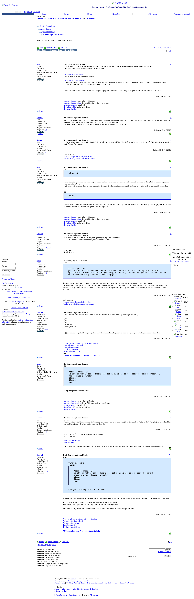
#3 (170, 140)
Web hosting (152, 14)
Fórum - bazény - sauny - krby (65, 589)
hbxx (178, 318)
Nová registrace (7, 283)
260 (46, 432)
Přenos (40, 111)
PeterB (178, 327)
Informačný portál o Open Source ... (67, 595)
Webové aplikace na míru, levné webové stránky (81, 343)
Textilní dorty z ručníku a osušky (92, 583)
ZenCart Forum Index (47, 26)
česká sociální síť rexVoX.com (13, 312)
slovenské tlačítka (70, 109)
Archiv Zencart (45, 29)
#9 (170, 418)
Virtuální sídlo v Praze (71, 347)
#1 (170, 64)
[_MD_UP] (170, 111)
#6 (170, 261)
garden (178, 312)
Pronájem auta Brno (71, 349)
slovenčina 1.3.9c (70, 107)
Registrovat (28, 12)
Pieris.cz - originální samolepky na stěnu (78, 157)
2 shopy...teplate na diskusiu (53, 35)
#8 (170, 364)
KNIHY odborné (111, 583)
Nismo (178, 316)
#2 (170, 118)
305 (46, 130)
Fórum (89, 14)
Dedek (178, 332)
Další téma (64, 47)
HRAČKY (123, 583)
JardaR (178, 307)
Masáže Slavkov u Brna (19, 308)
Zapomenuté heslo (8, 279)
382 (46, 152)
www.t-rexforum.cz (70, 442)
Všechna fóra (90, 18)
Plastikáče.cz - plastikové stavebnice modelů (79, 159)
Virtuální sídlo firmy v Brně (73, 345)
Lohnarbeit (94, 589)
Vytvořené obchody (48, 32)
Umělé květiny (89, 581)
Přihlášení (36, 12)
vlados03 (40, 118)
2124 (46, 329)
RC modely (131, 583)
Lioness (39, 418)
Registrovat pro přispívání (162, 47)
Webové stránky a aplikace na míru (19, 291)
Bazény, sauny (19, 293)
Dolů (41, 47)
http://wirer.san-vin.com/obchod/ (75, 80)
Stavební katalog (83, 589)
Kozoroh (40, 313)
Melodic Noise (59, 583)
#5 (170, 234)
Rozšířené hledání (164, 552)
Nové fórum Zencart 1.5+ (46, 18)
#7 (170, 313)
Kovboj (39, 140)
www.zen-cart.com (181, 261)
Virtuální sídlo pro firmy (17, 302)
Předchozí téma (51, 47)
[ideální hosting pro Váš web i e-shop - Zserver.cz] (19, 287)
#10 (170, 455)
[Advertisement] (77, 56)
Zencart (73, 579)
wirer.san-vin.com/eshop (72, 103)
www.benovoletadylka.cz (73, 440)
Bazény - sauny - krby (62, 581)
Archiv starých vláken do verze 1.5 (70, 18)
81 (45, 78)
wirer (39, 64)
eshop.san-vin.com (70, 105)
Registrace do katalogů (182, 14)
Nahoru (41, 542)
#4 (170, 167)
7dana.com (94, 595)
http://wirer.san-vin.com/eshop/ (74, 74)
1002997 (48, 248)
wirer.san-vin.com (70, 101)
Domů (44, 14)
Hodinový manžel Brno (72, 351)
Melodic (40, 234)
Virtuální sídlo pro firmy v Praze (19, 297)
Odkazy (66, 14)
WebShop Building (73, 583)
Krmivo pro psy (77, 581)
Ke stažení (116, 14)
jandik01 (178, 323)
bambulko (178, 336)
